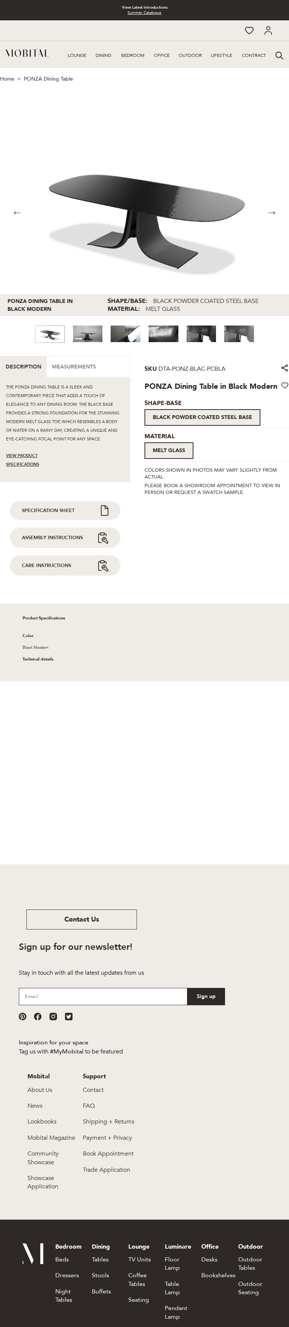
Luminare (178, 1247)
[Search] (278, 55)
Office (162, 55)
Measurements (74, 366)
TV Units (139, 1259)
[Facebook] (38, 1016)
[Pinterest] (22, 1016)
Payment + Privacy (107, 1138)
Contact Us (81, 919)
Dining (103, 55)
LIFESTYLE (221, 55)
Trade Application (106, 1170)
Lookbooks (41, 1122)
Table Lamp (172, 1288)
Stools (100, 1275)
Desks (209, 1259)
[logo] (27, 53)
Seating (138, 1300)
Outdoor (190, 55)
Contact (93, 1090)
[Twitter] (69, 1016)
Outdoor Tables (250, 1263)
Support (94, 1076)
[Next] (271, 213)
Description (23, 366)
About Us (39, 1090)
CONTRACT (254, 55)
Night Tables (63, 1295)
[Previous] (17, 213)
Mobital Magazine (51, 1138)
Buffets (101, 1291)
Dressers (67, 1275)
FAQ (89, 1106)
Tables (100, 1259)
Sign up (206, 996)
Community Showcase (43, 1158)
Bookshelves (218, 1275)
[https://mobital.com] (33, 1262)
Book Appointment (108, 1154)
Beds (62, 1259)
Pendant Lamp (176, 1312)
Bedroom (132, 55)
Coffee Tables (137, 1279)
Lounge (77, 55)
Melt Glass (169, 450)
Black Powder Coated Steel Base (202, 417)
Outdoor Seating (250, 1288)
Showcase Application (42, 1182)
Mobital (38, 1076)
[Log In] (268, 30)
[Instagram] (53, 1016)
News (35, 1106)
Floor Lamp (172, 1263)
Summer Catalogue (144, 12)
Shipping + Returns (108, 1122)
